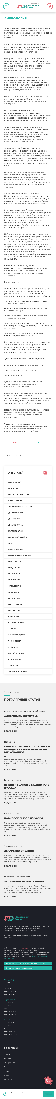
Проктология (15, 604)
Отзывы (7, 1067)
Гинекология (15, 500)
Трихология (14, 641)
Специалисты (10, 1063)
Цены (15, 442)
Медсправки (14, 568)
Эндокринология (17, 671)
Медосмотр (14, 561)
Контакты (8, 1079)
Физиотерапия (16, 653)
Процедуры (14, 610)
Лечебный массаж (18, 537)
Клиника (8, 1058)
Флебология (15, 659)
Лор (10, 543)
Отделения (14, 598)
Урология (13, 647)
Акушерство (14, 482)
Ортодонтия (14, 586)
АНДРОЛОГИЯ (11, 433)
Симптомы (14, 616)
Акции (7, 1071)
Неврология (14, 574)
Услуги (7, 1054)
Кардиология (15, 531)
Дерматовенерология (20, 507)
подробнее (10, 731)
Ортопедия (14, 592)
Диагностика (15, 519)
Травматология (16, 635)
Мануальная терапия (19, 555)
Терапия (12, 629)
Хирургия (13, 665)
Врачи (40, 442)
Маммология (15, 549)
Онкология (14, 580)
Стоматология (16, 623)
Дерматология (16, 513)
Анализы (13, 488)
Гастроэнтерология (18, 494)
